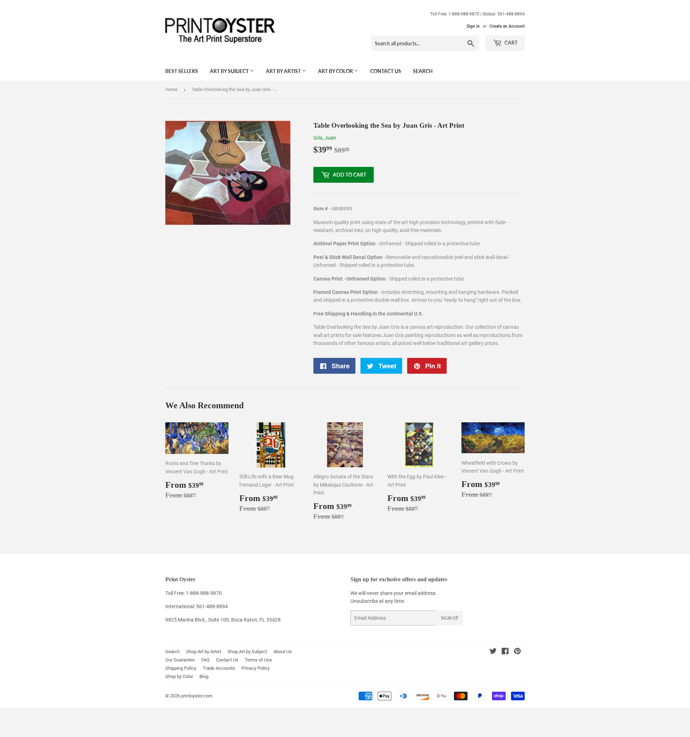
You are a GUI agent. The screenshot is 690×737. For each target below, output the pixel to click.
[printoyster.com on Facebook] (505, 652)
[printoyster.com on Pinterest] (517, 652)
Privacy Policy (256, 668)
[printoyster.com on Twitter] (493, 652)
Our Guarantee (180, 660)
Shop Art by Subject (247, 651)
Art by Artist (284, 71)
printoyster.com (196, 696)
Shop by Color (179, 676)
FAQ (205, 660)
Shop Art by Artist (203, 651)
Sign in (473, 26)
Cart (510, 43)
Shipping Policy (180, 668)
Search (423, 71)
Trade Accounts (219, 668)
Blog (203, 676)
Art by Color (336, 71)
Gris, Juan (324, 138)
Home (171, 89)
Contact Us (385, 71)
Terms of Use (258, 660)
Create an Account (507, 26)
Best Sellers (181, 71)
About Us (282, 651)
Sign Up (449, 618)
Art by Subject (230, 71)
